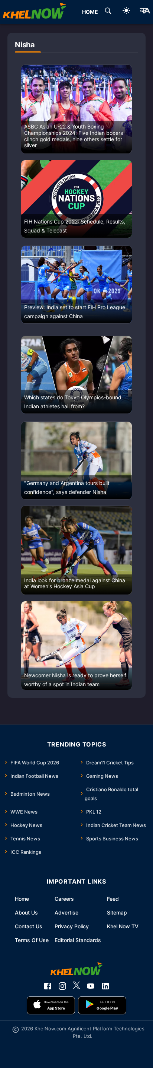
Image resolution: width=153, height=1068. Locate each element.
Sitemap (117, 912)
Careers (64, 899)
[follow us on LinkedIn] (105, 986)
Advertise (66, 912)
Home (22, 899)
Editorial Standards (78, 940)
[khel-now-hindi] (145, 12)
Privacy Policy (72, 926)
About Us (26, 912)
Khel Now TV (123, 926)
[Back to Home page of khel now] (34, 12)
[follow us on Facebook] (47, 986)
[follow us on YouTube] (90, 986)
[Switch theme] (126, 12)
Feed (113, 899)
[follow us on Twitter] (76, 986)
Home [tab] (90, 12)
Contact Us (28, 926)
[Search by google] (108, 12)
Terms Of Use (32, 940)
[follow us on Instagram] (62, 986)
